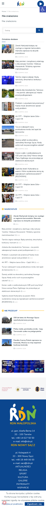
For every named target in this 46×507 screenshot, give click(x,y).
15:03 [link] (18, 235)
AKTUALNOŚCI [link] (23, 466)
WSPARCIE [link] (23, 487)
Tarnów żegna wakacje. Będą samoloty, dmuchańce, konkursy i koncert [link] (28, 79)
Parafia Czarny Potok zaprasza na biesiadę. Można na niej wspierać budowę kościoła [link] (27, 342)
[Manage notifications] (4, 503)
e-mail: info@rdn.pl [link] (23, 441)
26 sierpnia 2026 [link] (22, 57)
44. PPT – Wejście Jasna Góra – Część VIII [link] (18, 262)
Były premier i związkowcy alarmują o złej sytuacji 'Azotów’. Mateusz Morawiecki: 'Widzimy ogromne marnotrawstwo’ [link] (29, 65)
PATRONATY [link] (23, 484)
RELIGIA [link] (23, 470)
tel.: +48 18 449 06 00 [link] (23, 459)
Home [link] (4, 11)
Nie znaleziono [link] (13, 11)
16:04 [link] (16, 224)
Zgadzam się (34, 503)
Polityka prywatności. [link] (12, 503)
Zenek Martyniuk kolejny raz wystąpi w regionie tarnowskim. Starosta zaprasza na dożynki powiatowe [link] (28, 49)
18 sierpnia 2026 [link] (20, 323)
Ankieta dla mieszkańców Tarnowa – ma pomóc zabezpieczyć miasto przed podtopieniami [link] (29, 92)
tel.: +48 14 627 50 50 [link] (23, 437)
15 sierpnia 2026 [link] (20, 348)
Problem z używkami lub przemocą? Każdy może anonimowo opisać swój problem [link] (29, 106)
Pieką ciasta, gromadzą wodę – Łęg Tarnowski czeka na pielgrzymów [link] (28, 330)
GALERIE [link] (23, 480)
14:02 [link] (37, 262)
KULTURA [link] (23, 477)
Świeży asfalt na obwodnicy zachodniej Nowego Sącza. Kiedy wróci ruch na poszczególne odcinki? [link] (29, 142)
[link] (43, 9)
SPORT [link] (23, 473)
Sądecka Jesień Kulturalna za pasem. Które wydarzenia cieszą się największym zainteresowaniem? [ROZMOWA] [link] (29, 173)
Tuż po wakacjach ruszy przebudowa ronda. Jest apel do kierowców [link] (28, 129)
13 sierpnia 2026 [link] (20, 335)
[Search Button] (39, 30)
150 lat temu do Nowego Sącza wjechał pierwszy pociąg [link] (26, 318)
